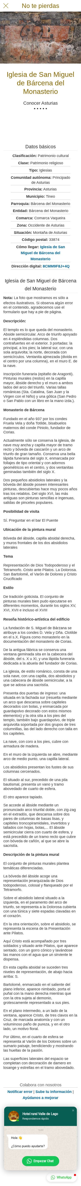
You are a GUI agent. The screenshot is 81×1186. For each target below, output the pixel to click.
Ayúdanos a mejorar (40, 1098)
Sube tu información (54, 1092)
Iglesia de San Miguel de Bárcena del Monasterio (43, 253)
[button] (73, 1110)
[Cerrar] (5, 5)
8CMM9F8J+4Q (56, 266)
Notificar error (19, 1092)
